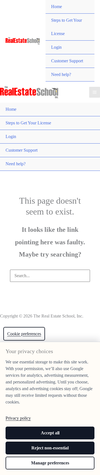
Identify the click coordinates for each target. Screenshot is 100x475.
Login (56, 47)
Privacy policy (18, 418)
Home (56, 6)
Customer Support (67, 60)
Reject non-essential (50, 448)
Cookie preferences (24, 333)
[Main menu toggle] (94, 92)
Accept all (50, 432)
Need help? (61, 74)
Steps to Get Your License (66, 27)
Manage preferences (50, 463)
